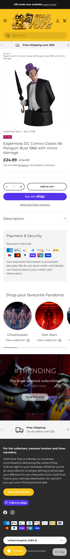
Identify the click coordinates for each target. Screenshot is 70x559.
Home (6, 53)
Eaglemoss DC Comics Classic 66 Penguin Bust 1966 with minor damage (34, 57)
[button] (64, 20)
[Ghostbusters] (17, 316)
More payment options (35, 204)
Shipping (23, 165)
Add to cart (47, 186)
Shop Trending (35, 396)
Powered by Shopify (36, 551)
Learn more (49, 4)
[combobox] (35, 35)
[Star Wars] (49, 316)
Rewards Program (18, 492)
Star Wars (49, 335)
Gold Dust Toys (12, 131)
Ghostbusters (17, 335)
